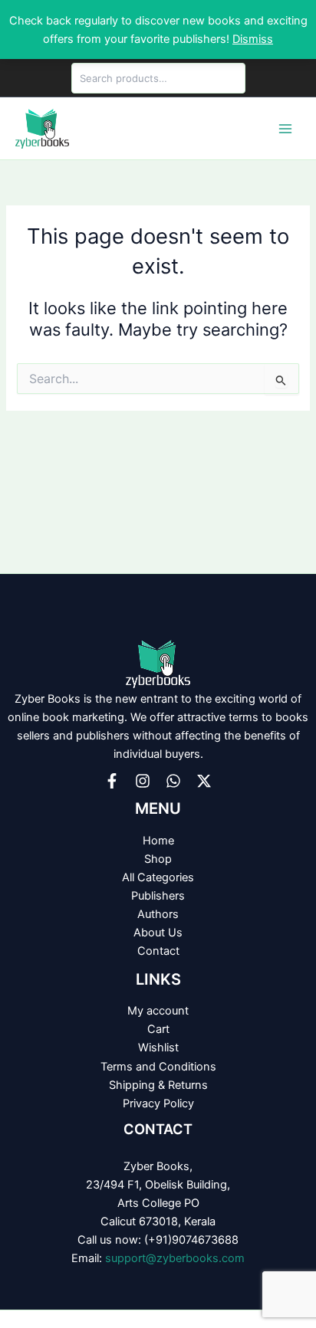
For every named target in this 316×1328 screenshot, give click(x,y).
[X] (204, 781)
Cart (158, 1029)
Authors (158, 914)
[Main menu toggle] (285, 128)
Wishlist (158, 1047)
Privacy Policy (158, 1103)
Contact (158, 951)
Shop (158, 859)
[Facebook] (112, 781)
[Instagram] (142, 781)
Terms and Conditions (158, 1067)
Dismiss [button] (252, 39)
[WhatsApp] (173, 781)
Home (158, 841)
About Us (158, 932)
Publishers (158, 896)
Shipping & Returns (158, 1085)
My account (158, 1011)
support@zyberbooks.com (175, 1258)
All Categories (158, 877)
